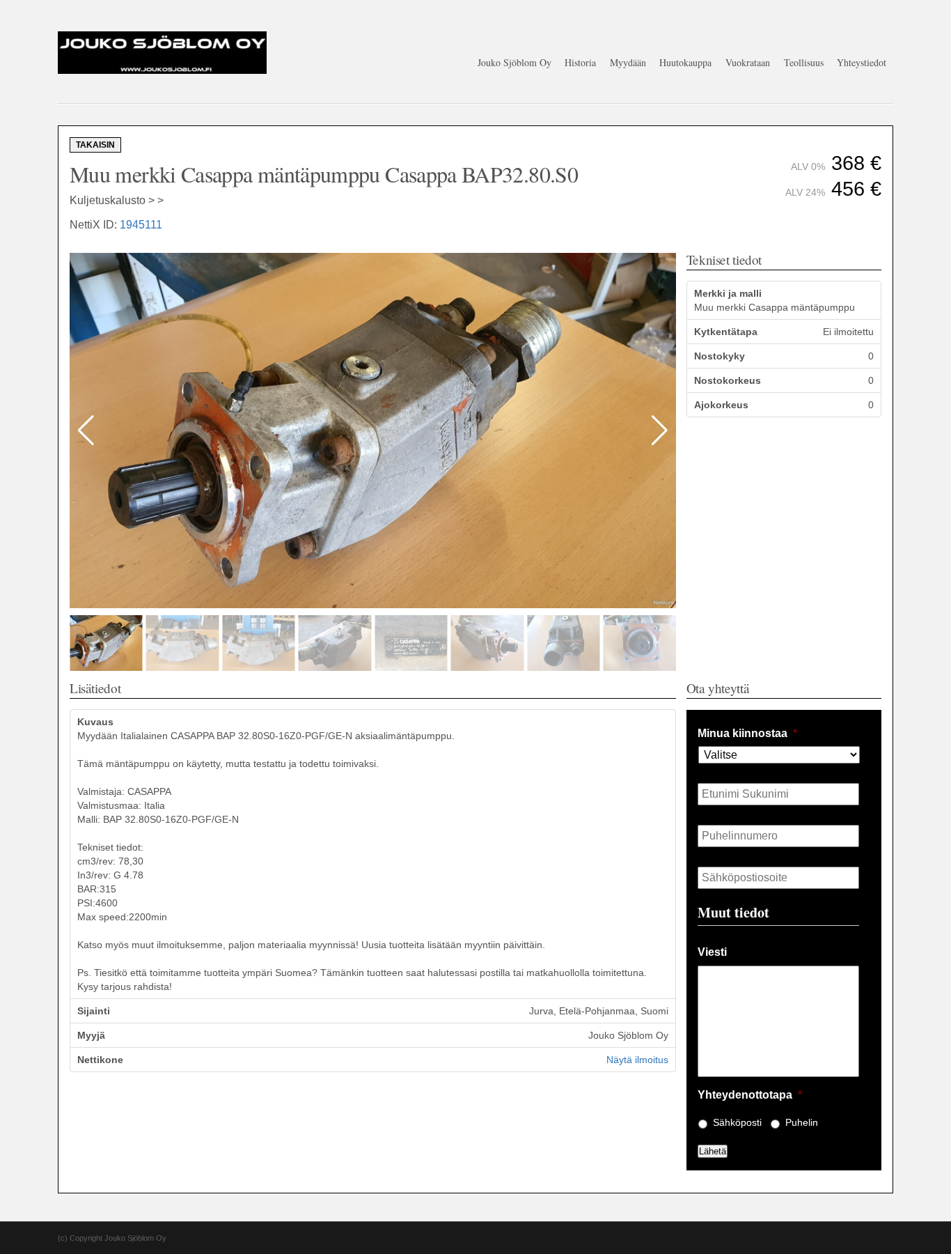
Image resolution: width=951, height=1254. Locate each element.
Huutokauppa (685, 62)
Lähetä (712, 1151)
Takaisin (95, 145)
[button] (659, 430)
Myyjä (91, 1035)
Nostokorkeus (727, 380)
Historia (580, 62)
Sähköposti (737, 1122)
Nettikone (100, 1059)
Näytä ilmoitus (637, 1059)
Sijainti (93, 1010)
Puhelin (801, 1122)
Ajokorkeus (721, 404)
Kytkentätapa (725, 331)
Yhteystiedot (861, 62)
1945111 (141, 225)
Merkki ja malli (728, 293)
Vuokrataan (747, 62)
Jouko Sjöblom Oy (514, 62)
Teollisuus (804, 62)
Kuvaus (95, 721)
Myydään (628, 62)
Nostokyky (719, 356)
